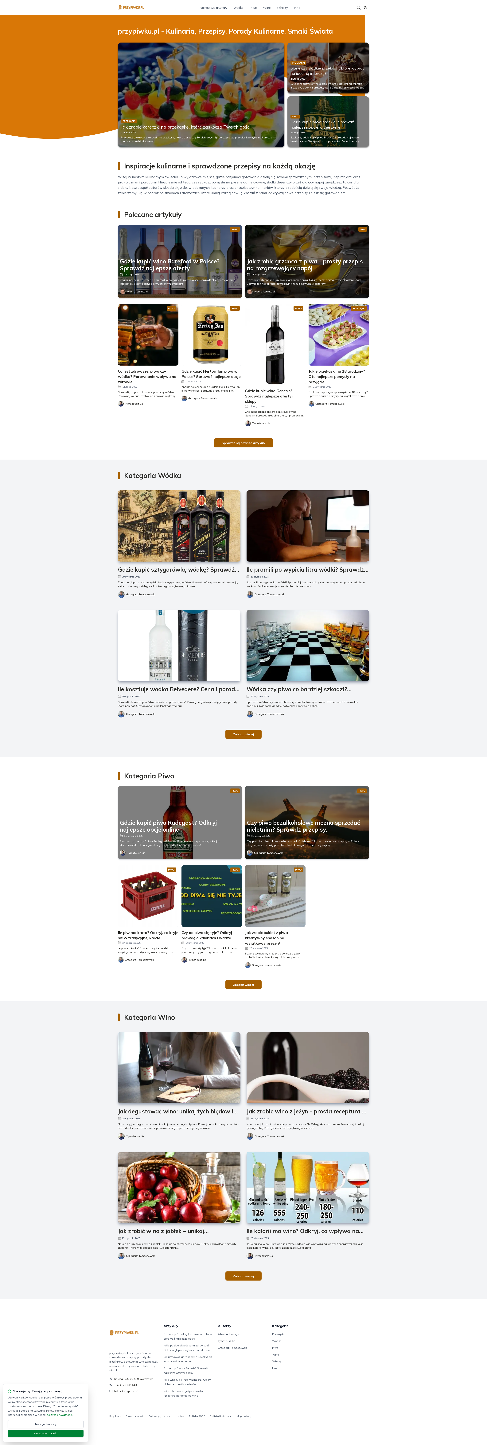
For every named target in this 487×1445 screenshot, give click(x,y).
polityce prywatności (59, 1415)
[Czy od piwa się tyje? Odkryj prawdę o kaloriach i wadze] (211, 896)
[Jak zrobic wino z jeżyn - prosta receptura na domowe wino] (308, 1067)
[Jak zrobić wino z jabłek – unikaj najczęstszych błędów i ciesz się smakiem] (179, 1187)
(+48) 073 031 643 (125, 1385)
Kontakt (180, 1416)
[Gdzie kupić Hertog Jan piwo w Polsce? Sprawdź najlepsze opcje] (211, 335)
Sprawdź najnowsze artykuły (243, 443)
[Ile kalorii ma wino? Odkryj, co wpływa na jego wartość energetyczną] (308, 1187)
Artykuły (171, 1326)
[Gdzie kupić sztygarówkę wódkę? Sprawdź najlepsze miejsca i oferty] (179, 526)
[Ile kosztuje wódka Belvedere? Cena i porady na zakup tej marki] (179, 645)
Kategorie (280, 1326)
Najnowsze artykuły (213, 7)
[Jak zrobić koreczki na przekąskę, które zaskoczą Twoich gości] (201, 95)
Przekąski (278, 1334)
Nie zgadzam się (45, 1424)
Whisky (282, 7)
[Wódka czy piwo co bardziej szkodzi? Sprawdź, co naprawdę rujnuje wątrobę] (308, 645)
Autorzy (224, 1326)
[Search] (359, 7)
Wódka (238, 7)
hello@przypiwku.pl (126, 1391)
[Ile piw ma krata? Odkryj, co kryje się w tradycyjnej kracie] (148, 896)
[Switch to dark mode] (365, 7)
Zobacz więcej (243, 734)
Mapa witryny (244, 1416)
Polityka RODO (197, 1416)
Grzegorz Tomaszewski (140, 594)
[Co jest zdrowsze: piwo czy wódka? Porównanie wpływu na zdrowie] (148, 335)
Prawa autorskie (135, 1416)
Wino (267, 7)
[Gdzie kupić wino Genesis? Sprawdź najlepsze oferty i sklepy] (275, 344)
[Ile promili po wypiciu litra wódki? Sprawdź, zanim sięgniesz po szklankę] (308, 526)
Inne (297, 7)
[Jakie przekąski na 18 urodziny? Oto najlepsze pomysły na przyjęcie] (339, 335)
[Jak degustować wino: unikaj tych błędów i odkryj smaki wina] (179, 1067)
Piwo (253, 7)
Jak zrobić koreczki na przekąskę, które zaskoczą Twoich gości (186, 127)
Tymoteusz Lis (136, 853)
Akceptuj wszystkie (45, 1433)
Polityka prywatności (160, 1416)
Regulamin (115, 1416)
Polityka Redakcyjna (221, 1416)
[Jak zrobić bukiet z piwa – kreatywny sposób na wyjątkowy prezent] (275, 896)
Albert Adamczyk (137, 291)
